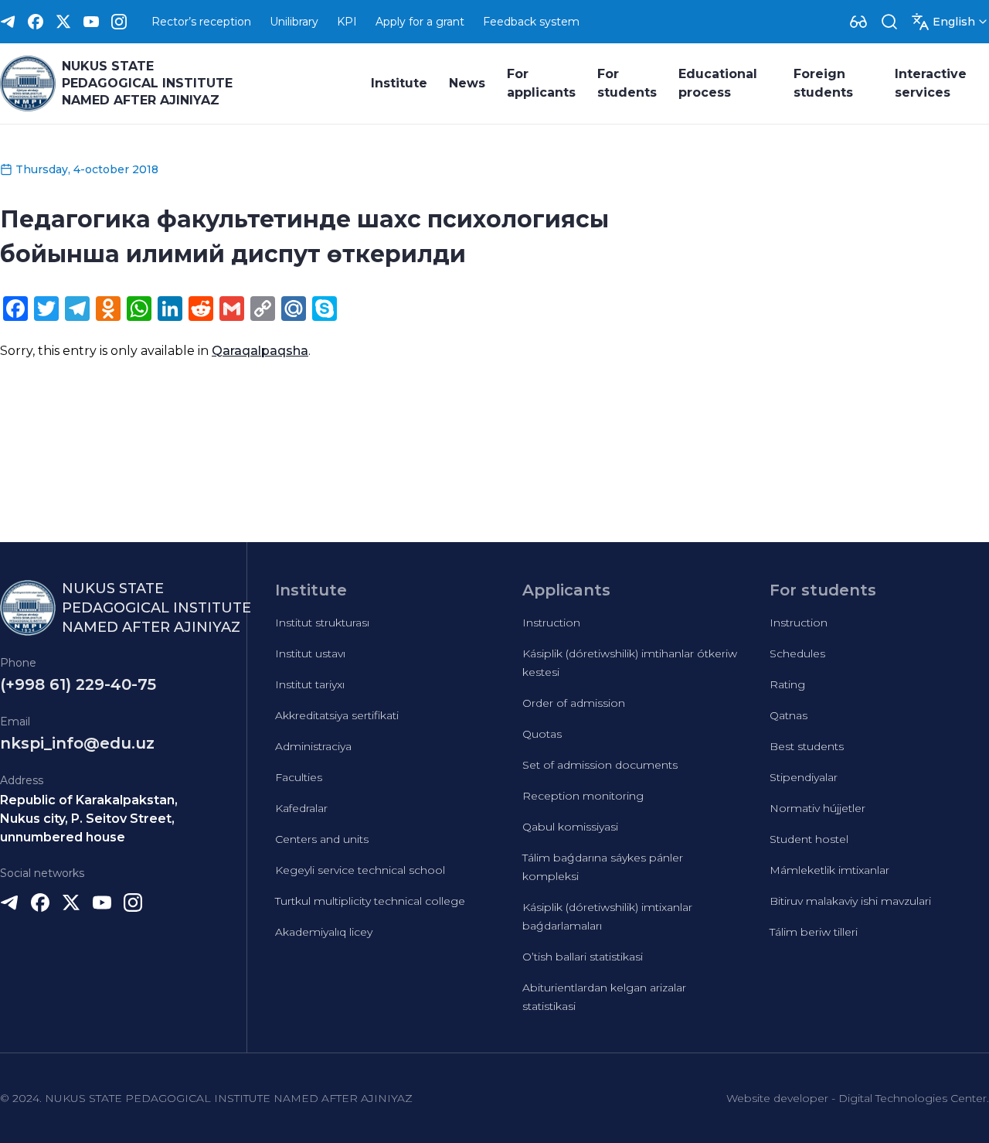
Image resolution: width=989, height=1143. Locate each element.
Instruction (551, 623)
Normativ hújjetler (817, 808)
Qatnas (788, 715)
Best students (807, 746)
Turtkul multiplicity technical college (370, 901)
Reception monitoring (583, 796)
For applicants (541, 83)
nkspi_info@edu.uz (77, 743)
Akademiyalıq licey (323, 932)
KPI (347, 22)
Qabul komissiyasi (570, 827)
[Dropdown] (858, 21)
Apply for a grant (420, 22)
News (467, 83)
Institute (399, 83)
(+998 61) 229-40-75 (78, 684)
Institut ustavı (310, 653)
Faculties (298, 777)
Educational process (717, 83)
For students (627, 83)
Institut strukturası (322, 623)
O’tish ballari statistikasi (582, 957)
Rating (787, 684)
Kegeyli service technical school (360, 870)
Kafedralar (301, 808)
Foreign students (823, 83)
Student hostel (809, 839)
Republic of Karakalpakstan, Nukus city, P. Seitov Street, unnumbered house (89, 818)
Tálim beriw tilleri (814, 932)
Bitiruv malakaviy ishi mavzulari (850, 901)
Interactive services (931, 83)
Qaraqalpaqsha (260, 350)
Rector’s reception (201, 22)
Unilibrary (294, 22)
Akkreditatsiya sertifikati (337, 715)
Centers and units (322, 839)
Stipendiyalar (804, 777)
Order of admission (573, 703)
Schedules (797, 653)
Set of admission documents (600, 765)
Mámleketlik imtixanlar (829, 870)
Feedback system (531, 22)
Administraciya (313, 746)
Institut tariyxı (310, 684)
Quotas (542, 734)
